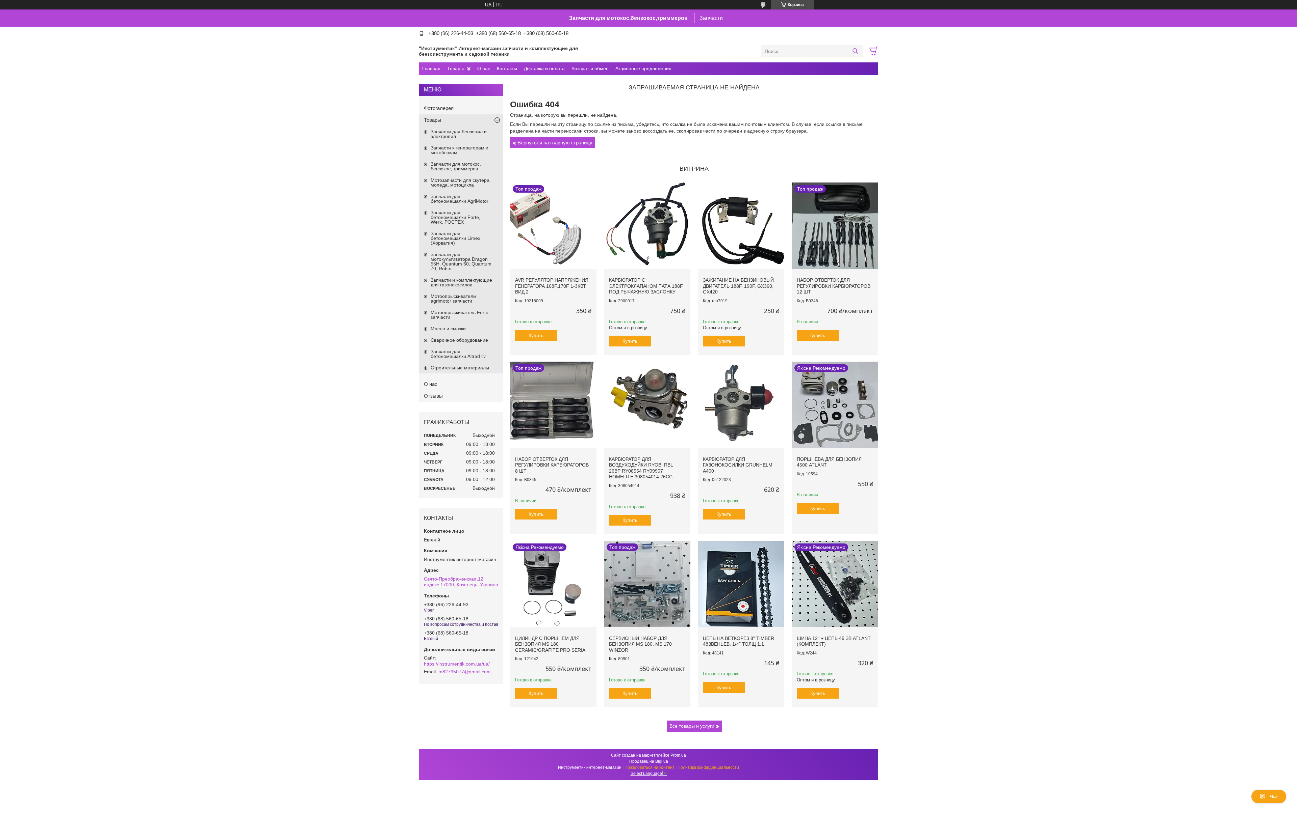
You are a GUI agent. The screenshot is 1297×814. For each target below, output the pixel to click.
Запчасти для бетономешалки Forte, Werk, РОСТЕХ (455, 217)
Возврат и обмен (590, 68)
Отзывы (433, 396)
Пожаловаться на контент (650, 767)
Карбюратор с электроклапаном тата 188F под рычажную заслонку (646, 285)
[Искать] (855, 51)
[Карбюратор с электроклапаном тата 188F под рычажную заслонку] (647, 226)
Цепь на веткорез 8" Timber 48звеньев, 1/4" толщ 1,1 (738, 641)
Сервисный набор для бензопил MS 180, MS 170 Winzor (640, 644)
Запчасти (711, 18)
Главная (431, 68)
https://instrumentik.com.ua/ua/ (457, 664)
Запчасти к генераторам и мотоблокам (459, 150)
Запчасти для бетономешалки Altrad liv (458, 354)
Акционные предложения (643, 68)
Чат (1274, 796)
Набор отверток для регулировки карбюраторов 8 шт (552, 465)
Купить (536, 335)
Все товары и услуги (691, 726)
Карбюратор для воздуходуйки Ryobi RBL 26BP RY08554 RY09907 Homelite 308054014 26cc (641, 468)
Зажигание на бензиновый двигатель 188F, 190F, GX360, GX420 (738, 285)
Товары (455, 68)
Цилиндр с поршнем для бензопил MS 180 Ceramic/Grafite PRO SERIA (550, 644)
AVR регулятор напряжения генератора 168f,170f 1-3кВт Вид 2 (551, 285)
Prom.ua (678, 755)
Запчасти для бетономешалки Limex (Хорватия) (455, 238)
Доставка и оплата (544, 68)
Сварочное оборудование (459, 340)
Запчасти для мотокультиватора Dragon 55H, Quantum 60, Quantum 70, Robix (461, 261)
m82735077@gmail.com (464, 671)
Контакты (507, 68)
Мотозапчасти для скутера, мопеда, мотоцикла (461, 182)
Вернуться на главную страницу (554, 142)
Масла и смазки (448, 328)
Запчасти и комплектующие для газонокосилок (461, 282)
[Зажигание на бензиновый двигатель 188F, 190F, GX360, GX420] (741, 226)
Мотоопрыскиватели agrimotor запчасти (453, 298)
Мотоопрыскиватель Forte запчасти (459, 315)
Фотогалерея (439, 108)
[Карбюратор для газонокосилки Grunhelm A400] (741, 405)
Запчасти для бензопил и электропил (459, 134)
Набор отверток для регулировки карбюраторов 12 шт (833, 285)
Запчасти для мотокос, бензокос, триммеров (456, 166)
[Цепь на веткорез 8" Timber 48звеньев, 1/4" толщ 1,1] (741, 584)
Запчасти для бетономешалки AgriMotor (459, 199)
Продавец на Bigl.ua (648, 761)
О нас (483, 68)
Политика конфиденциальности (708, 767)
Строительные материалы (460, 367)
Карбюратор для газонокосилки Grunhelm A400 (737, 465)
